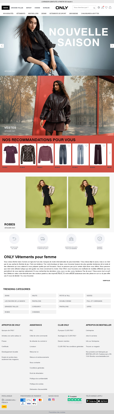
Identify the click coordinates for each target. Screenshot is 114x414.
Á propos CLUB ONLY (65, 330)
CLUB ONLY (63, 325)
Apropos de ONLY (11, 325)
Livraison (33, 346)
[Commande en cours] (110, 7)
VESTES (89, 295)
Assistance (36, 325)
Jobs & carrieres (91, 336)
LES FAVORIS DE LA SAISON (15, 301)
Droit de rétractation (36, 373)
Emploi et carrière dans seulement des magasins (10, 358)
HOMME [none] (37, 8)
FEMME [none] (5, 8)
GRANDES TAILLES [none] (17, 8)
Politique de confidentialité (39, 378)
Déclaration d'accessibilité (38, 389)
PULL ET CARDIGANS (94, 301)
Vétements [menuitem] (20, 13)
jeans (63, 271)
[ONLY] (62, 8)
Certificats (5, 346)
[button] (10, 154)
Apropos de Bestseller (98, 325)
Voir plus (106, 280)
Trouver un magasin (93, 346)
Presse (4, 341)
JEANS (7, 295)
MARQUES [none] (46, 8)
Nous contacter (35, 362)
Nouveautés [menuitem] (8, 13)
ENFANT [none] (29, 8)
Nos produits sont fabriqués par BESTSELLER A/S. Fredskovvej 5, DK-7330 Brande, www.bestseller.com (99, 354)
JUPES (89, 306)
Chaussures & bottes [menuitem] (90, 13)
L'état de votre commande (38, 336)
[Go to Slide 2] (57, 72)
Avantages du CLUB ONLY (67, 336)
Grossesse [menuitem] (73, 13)
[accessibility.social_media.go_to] (49, 400)
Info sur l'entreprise (92, 341)
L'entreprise (90, 330)
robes (58, 271)
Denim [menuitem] (43, 13)
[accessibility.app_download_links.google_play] (91, 403)
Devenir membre (63, 341)
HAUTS (34, 295)
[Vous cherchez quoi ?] (94, 8)
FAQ (31, 330)
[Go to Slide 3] (61, 72)
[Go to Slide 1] (53, 72)
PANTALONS (36, 301)
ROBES (7, 312)
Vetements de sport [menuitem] (57, 13)
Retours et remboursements (39, 357)
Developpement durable (10, 352)
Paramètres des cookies (57, 412)
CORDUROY (36, 306)
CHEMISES (36, 312)
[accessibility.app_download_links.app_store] (102, 403)
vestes (73, 271)
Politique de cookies (36, 384)
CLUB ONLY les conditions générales (70, 346)
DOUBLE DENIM (65, 301)
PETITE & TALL (64, 295)
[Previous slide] (2, 46)
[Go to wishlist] (106, 8)
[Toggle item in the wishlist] (16, 146)
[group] (10, 157)
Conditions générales (37, 368)
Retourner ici (34, 352)
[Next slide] (112, 46)
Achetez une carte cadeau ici (11, 336)
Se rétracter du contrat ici (38, 341)
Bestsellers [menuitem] (33, 13)
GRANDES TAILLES (11, 306)
